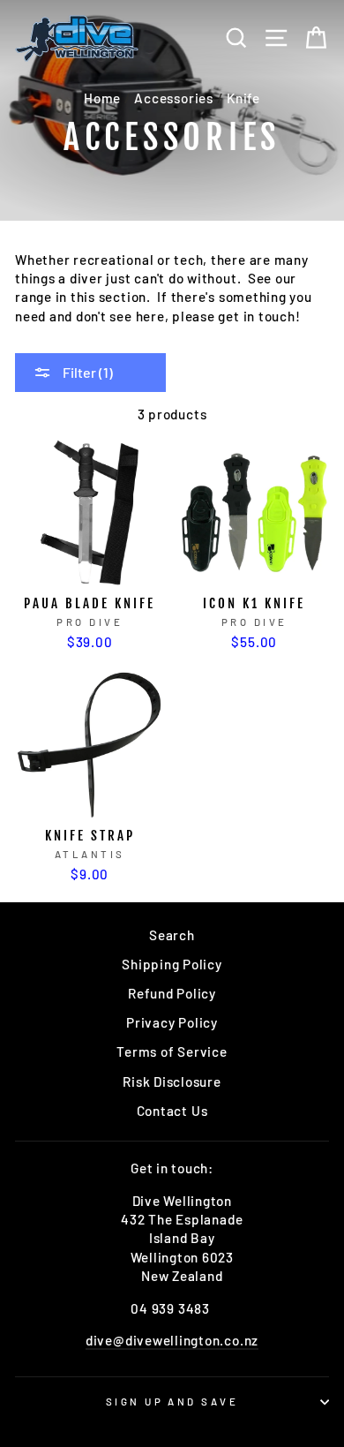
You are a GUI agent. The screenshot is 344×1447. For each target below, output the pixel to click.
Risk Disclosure (172, 1081)
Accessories (173, 98)
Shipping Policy (171, 964)
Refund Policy (172, 993)
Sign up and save (172, 1401)
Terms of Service (171, 1051)
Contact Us (172, 1111)
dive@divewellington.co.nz (172, 1340)
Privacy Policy (172, 1022)
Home (102, 98)
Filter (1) (86, 372)
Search (172, 935)
